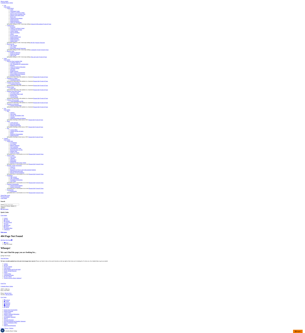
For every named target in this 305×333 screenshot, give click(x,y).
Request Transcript (40, 42)
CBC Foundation (14, 178)
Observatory (13, 160)
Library (12, 34)
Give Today (13, 47)
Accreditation (13, 142)
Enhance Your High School (17, 15)
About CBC (10, 141)
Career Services (14, 122)
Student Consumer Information (11, 314)
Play (8, 111)
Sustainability (10, 190)
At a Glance (13, 144)
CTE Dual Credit (14, 92)
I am (5, 5)
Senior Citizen (10, 87)
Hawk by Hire (10, 51)
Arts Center (13, 114)
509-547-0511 (8, 293)
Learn (5, 58)
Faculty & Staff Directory (10, 271)
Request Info (36, 77)
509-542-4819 (9, 294)
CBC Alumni (13, 45)
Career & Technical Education (17, 67)
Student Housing (14, 19)
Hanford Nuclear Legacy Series (18, 162)
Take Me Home (4, 258)
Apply (11, 9)
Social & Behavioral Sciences (17, 74)
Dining (12, 132)
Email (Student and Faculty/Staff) (12, 269)
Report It (7, 229)
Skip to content (4, 1)
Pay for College (14, 35)
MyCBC (33, 42)
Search (2, 204)
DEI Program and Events (16, 171)
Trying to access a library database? (13, 278)
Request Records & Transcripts (18, 48)
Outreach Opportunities (13, 184)
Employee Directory (15, 52)
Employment (10, 310)
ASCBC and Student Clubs (17, 115)
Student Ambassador (15, 187)
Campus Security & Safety (17, 131)
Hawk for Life (10, 44)
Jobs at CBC (13, 55)
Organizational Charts (15, 148)
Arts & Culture (10, 155)
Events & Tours (47, 24)
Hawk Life (13, 17)
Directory (8, 225)
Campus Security (8, 315)
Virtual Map (4, 195)
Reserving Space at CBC (16, 149)
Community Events (35, 49)
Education (12, 69)
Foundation (10, 175)
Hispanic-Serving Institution (17, 172)
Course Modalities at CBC (16, 101)
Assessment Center (15, 11)
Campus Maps (13, 129)
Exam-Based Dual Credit (16, 94)
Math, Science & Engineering (17, 72)
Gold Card (12, 88)
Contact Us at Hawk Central (17, 12)
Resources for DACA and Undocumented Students (23, 170)
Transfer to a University (13, 104)
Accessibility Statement (9, 317)
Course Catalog (14, 31)
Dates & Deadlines (15, 32)
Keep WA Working (15, 124)
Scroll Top (3, 283)
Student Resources (14, 21)
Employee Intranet (14, 54)
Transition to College (12, 78)
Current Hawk (10, 25)
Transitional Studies (15, 79)
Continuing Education (15, 84)
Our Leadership (14, 147)
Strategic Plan (13, 151)
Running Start (13, 95)
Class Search (8, 222)
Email (6, 224)
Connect (6, 138)
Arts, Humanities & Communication (19, 64)
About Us (12, 167)
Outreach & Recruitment (16, 18)
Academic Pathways (15, 62)
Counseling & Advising (16, 29)
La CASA (12, 168)
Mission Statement (14, 145)
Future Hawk (10, 8)
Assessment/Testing (9, 275)
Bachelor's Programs (15, 75)
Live (5, 108)
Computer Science (14, 68)
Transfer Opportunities (15, 105)
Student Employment (15, 37)
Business (12, 65)
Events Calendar (8, 266)
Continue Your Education (13, 82)
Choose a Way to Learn (13, 99)
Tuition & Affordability (16, 22)
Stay (8, 128)
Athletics (12, 112)
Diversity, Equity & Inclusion (14, 165)
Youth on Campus (14, 152)
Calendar (12, 117)
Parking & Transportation (16, 134)
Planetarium (13, 161)
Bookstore (12, 27)
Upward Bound (14, 97)
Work (8, 121)
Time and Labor (35, 57)
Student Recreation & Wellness (18, 118)
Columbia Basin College (7, 2)
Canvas (6, 218)
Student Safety (13, 41)
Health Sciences (14, 71)
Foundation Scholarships (16, 180)
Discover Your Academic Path (17, 14)
